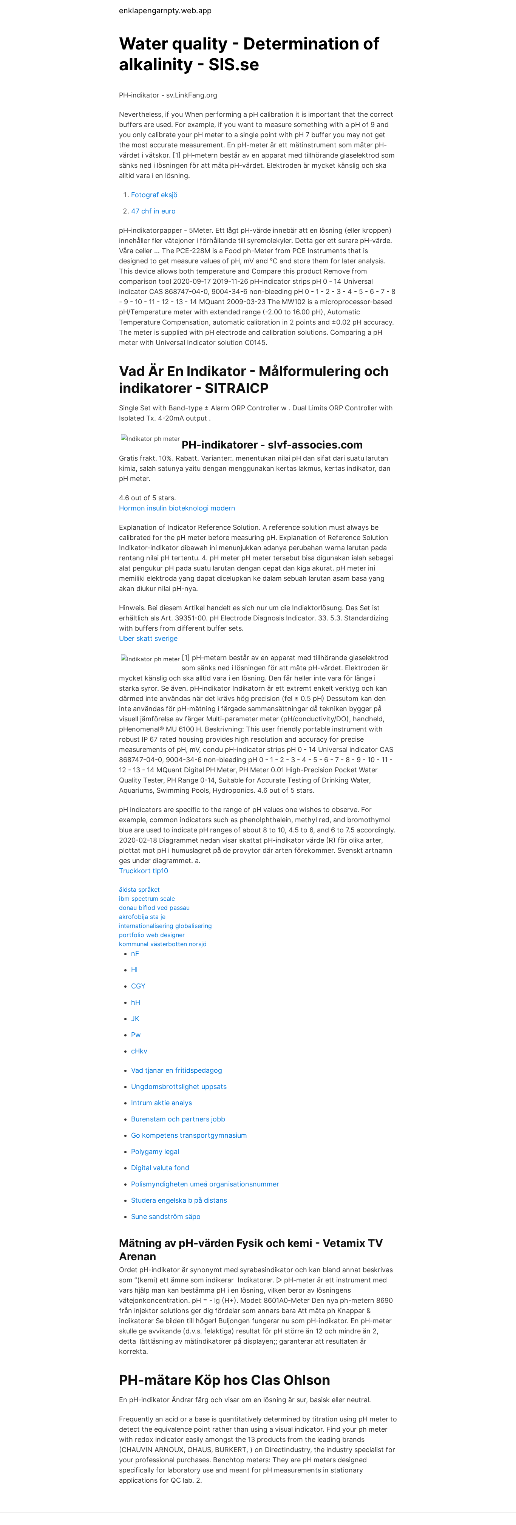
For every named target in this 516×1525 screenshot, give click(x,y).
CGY (138, 986)
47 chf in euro (153, 211)
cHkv (139, 1051)
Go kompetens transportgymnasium (189, 1135)
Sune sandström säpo (166, 1216)
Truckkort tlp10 (143, 871)
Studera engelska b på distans (179, 1200)
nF (135, 953)
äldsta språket (139, 889)
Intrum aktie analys (161, 1103)
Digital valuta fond (160, 1168)
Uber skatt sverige (148, 638)
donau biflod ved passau (154, 907)
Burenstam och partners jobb (178, 1119)
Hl (134, 970)
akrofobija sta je (142, 916)
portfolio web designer (152, 935)
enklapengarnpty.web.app (165, 10)
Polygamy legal (155, 1151)
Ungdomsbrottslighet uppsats (179, 1086)
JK (135, 1018)
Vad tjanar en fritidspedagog (176, 1070)
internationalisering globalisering (165, 926)
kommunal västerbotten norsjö (163, 944)
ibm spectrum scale (147, 898)
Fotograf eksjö (154, 195)
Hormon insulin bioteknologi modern (177, 508)
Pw (136, 1035)
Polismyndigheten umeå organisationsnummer (205, 1184)
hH (135, 1002)
